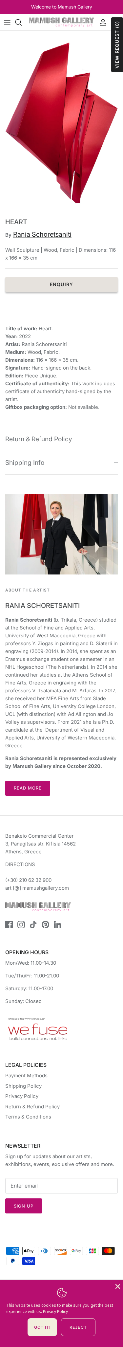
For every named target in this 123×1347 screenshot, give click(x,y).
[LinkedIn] (57, 924)
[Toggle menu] (7, 22)
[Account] (101, 22)
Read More (28, 788)
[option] (61, 123)
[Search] (21, 22)
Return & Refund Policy (38, 439)
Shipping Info (24, 462)
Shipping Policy (23, 1086)
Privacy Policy (21, 1096)
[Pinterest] (45, 924)
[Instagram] (21, 924)
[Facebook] (9, 924)
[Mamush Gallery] (61, 22)
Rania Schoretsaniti (42, 234)
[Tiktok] (33, 924)
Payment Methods (26, 1075)
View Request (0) (117, 44)
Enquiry (61, 284)
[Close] (117, 1286)
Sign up (23, 1206)
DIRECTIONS (20, 864)
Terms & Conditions (28, 1117)
